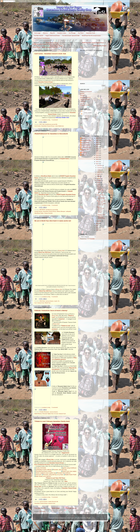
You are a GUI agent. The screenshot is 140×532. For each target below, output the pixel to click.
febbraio (99, 187)
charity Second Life (53, 501)
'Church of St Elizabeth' (86, 91)
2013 (97, 223)
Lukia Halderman (59, 126)
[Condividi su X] (43, 122)
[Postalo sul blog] (41, 122)
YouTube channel (38, 35)
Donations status (61, 33)
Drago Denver (85, 142)
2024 (97, 142)
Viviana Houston (48, 213)
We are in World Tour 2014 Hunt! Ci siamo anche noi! (52, 221)
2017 (97, 157)
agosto (99, 174)
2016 (97, 159)
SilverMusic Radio (39, 213)
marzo (99, 184)
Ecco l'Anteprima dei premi (42, 464)
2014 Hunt (42, 301)
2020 (97, 151)
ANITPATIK (42, 209)
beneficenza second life (51, 124)
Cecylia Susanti (38, 211)
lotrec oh (84, 155)
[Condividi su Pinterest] (46, 122)
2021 (97, 148)
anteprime (61, 319)
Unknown (84, 152)
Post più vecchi (71, 508)
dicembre (99, 165)
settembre (100, 172)
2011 (97, 228)
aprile (98, 182)
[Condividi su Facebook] (44, 122)
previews (54, 329)
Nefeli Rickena (38, 413)
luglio (98, 176)
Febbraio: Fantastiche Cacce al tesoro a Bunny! (50, 310)
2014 (97, 163)
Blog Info (52, 33)
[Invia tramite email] (40, 122)
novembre (100, 167)
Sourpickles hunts (84, 105)
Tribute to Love (65, 325)
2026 (97, 138)
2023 (97, 144)
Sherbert (82, 95)
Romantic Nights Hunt (48, 413)
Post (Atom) (42, 511)
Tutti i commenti (86, 114)
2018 (97, 155)
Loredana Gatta (86, 145)
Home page (37, 33)
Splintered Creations (85, 97)
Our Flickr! (81, 33)
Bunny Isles (61, 250)
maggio (99, 180)
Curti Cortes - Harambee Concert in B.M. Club (50, 54)
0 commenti (55, 119)
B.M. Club (42, 124)
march (55, 301)
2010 (97, 230)
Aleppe (83, 138)
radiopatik (68, 211)
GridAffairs (83, 101)
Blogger (89, 517)
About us (45, 33)
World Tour (48, 302)
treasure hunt (40, 302)
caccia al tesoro (50, 301)
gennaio (99, 221)
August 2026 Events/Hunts (53, 35)
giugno (99, 178)
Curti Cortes (37, 126)
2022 (97, 146)
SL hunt (56, 413)
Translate (92, 238)
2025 (97, 140)
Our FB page (72, 33)
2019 (97, 153)
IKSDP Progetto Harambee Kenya (66, 194)
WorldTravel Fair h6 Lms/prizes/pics (91, 35)
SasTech (82, 103)
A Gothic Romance (44, 412)
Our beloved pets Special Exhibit (70, 35)
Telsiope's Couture (85, 99)
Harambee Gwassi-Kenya (47, 126)
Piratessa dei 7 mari (85, 150)
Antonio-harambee (86, 140)
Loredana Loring (46, 119)
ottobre (99, 170)
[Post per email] (35, 122)
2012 (97, 225)
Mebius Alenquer (61, 211)
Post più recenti (39, 508)
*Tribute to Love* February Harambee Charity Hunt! (52, 421)
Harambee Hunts (90, 33)
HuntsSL (82, 93)
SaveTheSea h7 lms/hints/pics (42, 38)
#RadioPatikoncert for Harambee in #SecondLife (51, 134)
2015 (97, 161)
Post (83, 111)
